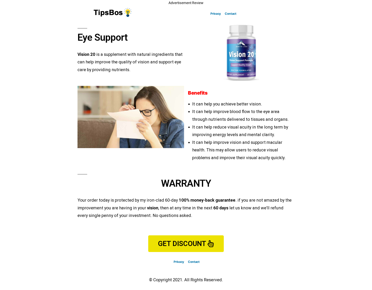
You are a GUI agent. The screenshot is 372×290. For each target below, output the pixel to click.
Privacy (215, 14)
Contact (230, 14)
